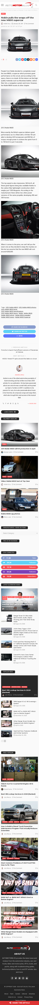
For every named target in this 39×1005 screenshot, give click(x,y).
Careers (17, 994)
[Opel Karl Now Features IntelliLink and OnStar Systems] (6, 733)
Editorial (24, 994)
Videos (10, 476)
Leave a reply (9, 412)
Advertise (32, 994)
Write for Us (12, 997)
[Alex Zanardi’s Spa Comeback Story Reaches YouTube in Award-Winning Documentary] (19, 599)
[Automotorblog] (19, 5)
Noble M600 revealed (22, 315)
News (31, 597)
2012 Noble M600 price (9, 309)
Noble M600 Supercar (22, 317)
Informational (16, 687)
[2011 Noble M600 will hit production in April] (19, 435)
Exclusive (18, 597)
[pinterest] (19, 567)
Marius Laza (7, 517)
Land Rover (6, 925)
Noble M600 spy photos (10, 514)
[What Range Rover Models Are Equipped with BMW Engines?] (6, 723)
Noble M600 (28, 313)
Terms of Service (20, 1000)
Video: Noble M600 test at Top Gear (15, 481)
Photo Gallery (7, 927)
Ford (4, 858)
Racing (5, 597)
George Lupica (8, 452)
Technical (10, 858)
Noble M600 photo (7, 315)
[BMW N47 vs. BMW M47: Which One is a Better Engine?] (19, 883)
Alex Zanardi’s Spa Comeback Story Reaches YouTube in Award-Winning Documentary (17, 604)
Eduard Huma (8, 789)
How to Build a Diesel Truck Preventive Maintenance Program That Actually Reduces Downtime (19, 828)
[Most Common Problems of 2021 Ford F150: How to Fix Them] (19, 849)
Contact (20, 997)
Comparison (6, 687)
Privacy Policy (28, 997)
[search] (36, 5)
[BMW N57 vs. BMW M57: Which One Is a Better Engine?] (6, 713)
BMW (4, 893)
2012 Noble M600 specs (9, 313)
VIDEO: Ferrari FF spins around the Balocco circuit (19, 359)
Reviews (24, 687)
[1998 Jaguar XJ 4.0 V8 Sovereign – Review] (6, 704)
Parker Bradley (9, 609)
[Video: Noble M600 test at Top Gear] (19, 467)
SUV (14, 927)
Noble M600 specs (7, 317)
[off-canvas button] (2, 5)
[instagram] (19, 572)
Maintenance (24, 822)
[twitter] (19, 563)
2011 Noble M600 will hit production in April (18, 449)
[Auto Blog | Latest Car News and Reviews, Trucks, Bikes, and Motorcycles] (18, 948)
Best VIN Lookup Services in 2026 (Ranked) (18, 794)
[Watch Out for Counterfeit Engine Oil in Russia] (19, 769)
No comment (30, 24)
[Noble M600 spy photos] (19, 500)
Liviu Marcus (8, 695)
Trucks (5, 822)
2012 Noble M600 (12, 307)
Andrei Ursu (7, 24)
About (6, 994)
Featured (26, 597)
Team (11, 994)
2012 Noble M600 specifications (12, 311)
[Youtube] (19, 576)
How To (16, 822)
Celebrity (11, 597)
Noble (3, 14)
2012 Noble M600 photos (27, 307)
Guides (11, 822)
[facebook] (19, 558)
